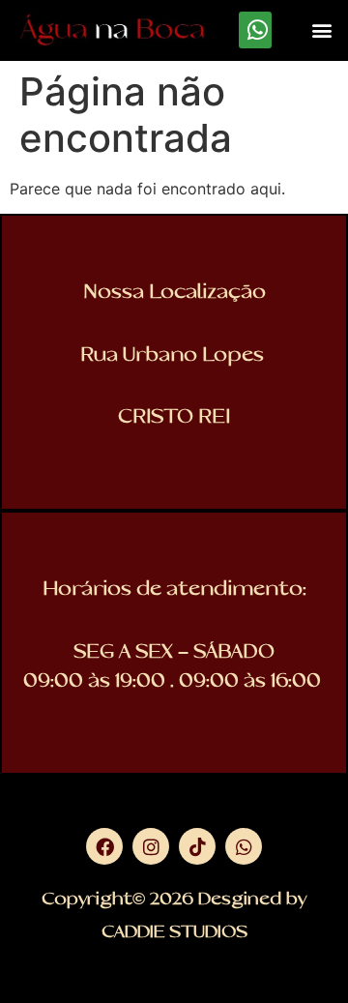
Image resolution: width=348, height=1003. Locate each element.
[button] (322, 30)
